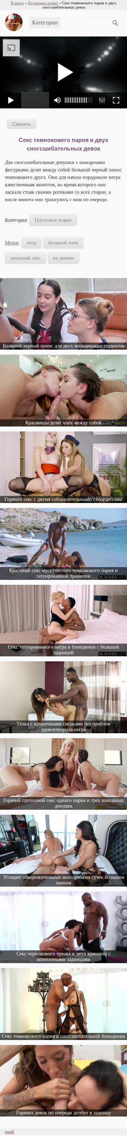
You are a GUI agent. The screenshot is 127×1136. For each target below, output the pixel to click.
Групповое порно (53, 220)
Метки (12, 242)
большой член (63, 242)
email (9, 1131)
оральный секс (25, 258)
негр (31, 242)
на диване (63, 258)
